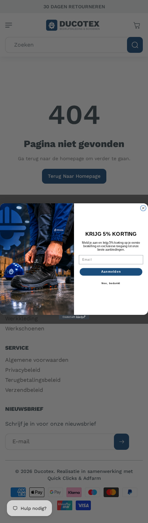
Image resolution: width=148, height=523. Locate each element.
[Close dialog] (143, 208)
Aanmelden (111, 271)
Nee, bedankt (111, 283)
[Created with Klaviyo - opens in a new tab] (74, 317)
